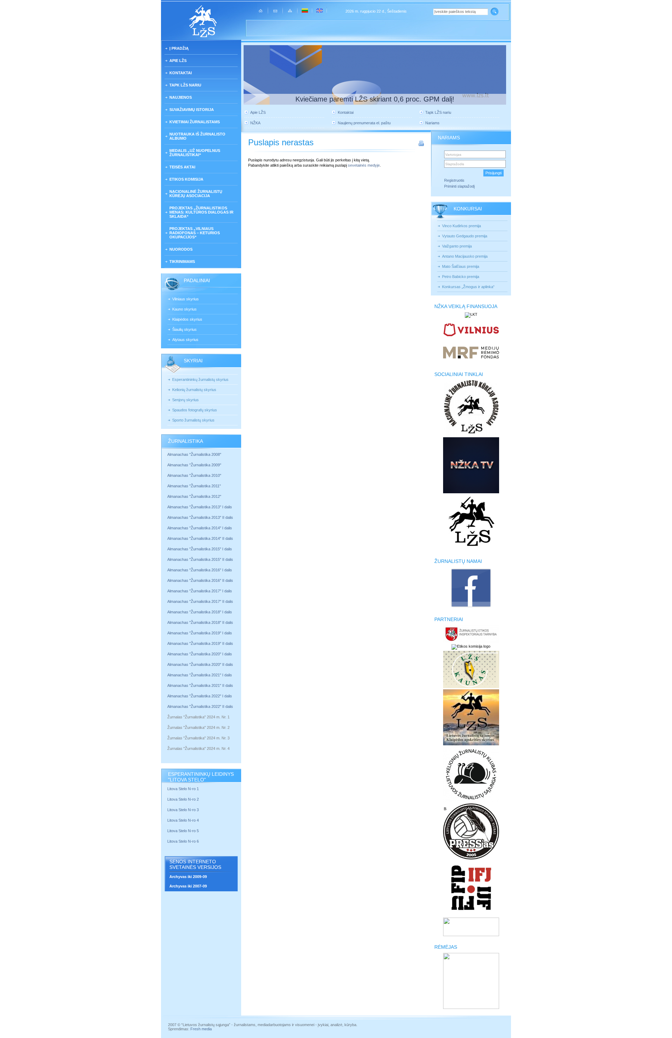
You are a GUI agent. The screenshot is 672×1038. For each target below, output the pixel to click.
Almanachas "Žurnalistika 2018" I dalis (200, 612)
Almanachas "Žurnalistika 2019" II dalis (200, 643)
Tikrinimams (182, 261)
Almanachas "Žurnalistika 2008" (194, 454)
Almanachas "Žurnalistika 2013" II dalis (200, 517)
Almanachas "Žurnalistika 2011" (194, 486)
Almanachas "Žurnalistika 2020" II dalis (200, 664)
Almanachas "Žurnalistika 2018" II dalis (200, 622)
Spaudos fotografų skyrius (194, 410)
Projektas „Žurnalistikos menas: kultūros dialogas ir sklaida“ (201, 212)
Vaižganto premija (457, 246)
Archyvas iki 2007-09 (188, 886)
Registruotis (454, 180)
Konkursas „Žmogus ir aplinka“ (468, 287)
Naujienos (180, 97)
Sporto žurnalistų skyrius (193, 420)
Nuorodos (180, 249)
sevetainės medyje (364, 165)
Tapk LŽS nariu (185, 85)
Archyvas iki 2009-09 (188, 877)
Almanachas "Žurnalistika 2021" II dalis (200, 685)
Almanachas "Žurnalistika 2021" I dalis (199, 675)
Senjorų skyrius (185, 400)
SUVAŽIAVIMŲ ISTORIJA (191, 109)
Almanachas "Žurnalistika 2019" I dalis (200, 633)
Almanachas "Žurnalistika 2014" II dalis (200, 538)
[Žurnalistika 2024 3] (167, 743)
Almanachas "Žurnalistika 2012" (194, 496)
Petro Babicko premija (460, 276)
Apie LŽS (178, 60)
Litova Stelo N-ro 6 (183, 841)
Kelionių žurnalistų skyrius (194, 390)
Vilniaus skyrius (185, 299)
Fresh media (201, 1029)
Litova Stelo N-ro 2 (183, 799)
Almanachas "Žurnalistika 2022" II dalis (200, 706)
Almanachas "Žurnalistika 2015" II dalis (200, 559)
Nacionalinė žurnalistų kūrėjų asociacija (195, 193)
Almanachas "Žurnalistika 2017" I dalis (199, 591)
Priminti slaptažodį (459, 186)
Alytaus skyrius (185, 339)
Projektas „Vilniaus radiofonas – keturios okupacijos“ (194, 233)
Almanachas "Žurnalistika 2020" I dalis (200, 654)
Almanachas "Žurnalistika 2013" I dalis (199, 507)
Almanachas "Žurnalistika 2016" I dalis (199, 570)
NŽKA (255, 123)
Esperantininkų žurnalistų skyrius (200, 379)
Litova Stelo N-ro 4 (183, 820)
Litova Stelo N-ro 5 (183, 831)
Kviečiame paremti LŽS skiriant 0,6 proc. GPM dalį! (374, 99)
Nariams (432, 123)
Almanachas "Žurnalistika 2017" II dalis (200, 601)
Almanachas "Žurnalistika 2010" (194, 475)
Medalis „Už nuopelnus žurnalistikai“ (194, 152)
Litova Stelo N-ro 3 (183, 810)
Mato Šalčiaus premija (460, 266)
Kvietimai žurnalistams (194, 122)
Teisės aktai (182, 167)
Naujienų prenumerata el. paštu (364, 123)
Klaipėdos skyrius (187, 319)
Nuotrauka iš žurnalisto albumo (197, 136)
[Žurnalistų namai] (470, 607)
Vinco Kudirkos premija (461, 226)
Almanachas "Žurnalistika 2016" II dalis (200, 580)
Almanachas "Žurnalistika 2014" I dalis (199, 528)
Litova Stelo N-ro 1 (183, 789)
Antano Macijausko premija (465, 256)
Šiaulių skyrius (184, 329)
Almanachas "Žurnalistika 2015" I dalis (199, 549)
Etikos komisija (186, 179)
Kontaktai (180, 73)
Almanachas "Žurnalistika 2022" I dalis (199, 696)
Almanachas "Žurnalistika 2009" (194, 465)
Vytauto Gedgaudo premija (464, 236)
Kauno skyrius (184, 309)
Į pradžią (179, 48)
